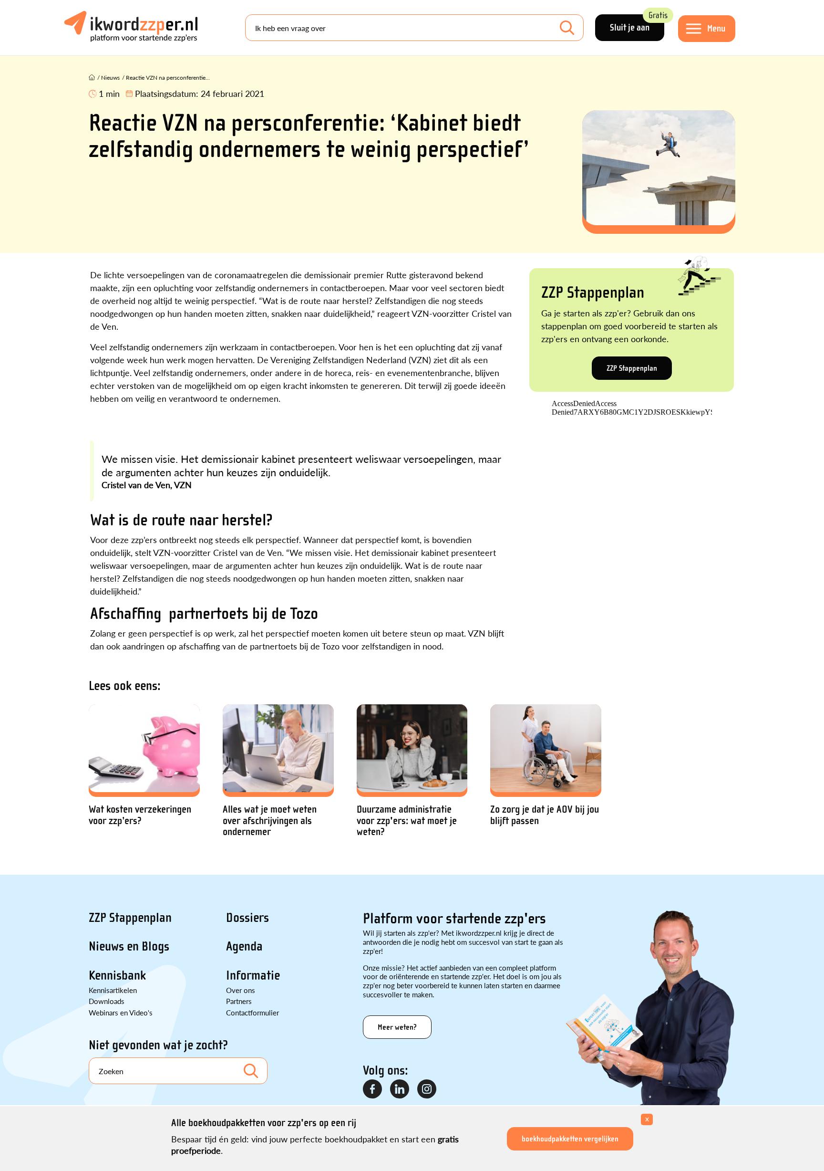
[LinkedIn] (400, 1089)
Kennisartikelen (113, 990)
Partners (239, 1001)
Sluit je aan (637, 23)
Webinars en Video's (121, 1012)
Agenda (244, 946)
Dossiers (247, 917)
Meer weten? (397, 1027)
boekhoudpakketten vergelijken (570, 1138)
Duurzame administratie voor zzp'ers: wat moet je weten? (407, 820)
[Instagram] (427, 1089)
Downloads (106, 1001)
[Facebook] (373, 1089)
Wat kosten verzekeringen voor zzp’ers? (140, 815)
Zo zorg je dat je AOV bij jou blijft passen (544, 815)
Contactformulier (252, 1012)
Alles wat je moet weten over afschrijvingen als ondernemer (270, 820)
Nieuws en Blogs (129, 946)
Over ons (240, 990)
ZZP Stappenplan (632, 368)
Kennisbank (117, 975)
